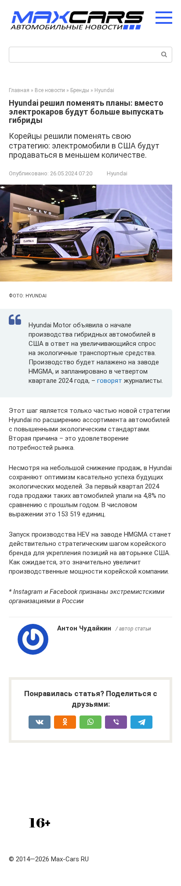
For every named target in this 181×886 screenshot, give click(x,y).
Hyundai (117, 173)
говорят (110, 381)
